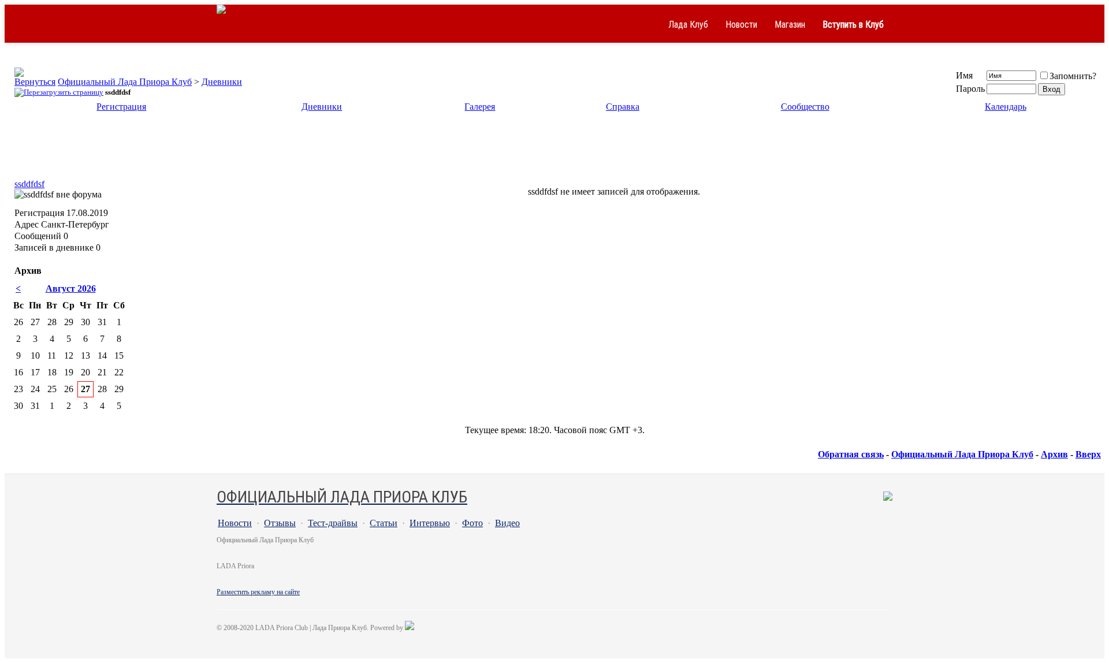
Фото (472, 523)
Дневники (222, 82)
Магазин (790, 24)
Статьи (383, 523)
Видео (507, 523)
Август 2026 (71, 288)
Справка (622, 106)
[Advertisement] (554, 149)
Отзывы (280, 523)
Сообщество (805, 106)
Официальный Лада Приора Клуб (125, 82)
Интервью (430, 523)
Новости (741, 24)
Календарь (1005, 106)
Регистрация (121, 106)
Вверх (1088, 454)
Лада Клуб (688, 24)
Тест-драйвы (333, 523)
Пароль (970, 89)
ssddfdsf (29, 184)
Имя (964, 75)
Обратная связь (851, 454)
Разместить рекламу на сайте (258, 592)
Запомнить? (1073, 76)
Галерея (479, 106)
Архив (1054, 454)
